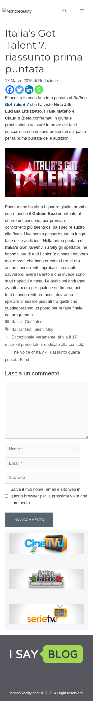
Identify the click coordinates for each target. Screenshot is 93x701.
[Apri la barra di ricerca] (64, 11)
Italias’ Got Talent (28, 329)
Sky (49, 329)
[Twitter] (19, 89)
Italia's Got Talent (28, 321)
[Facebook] (9, 89)
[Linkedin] (29, 89)
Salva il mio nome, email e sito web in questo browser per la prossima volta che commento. (48, 496)
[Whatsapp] (38, 89)
